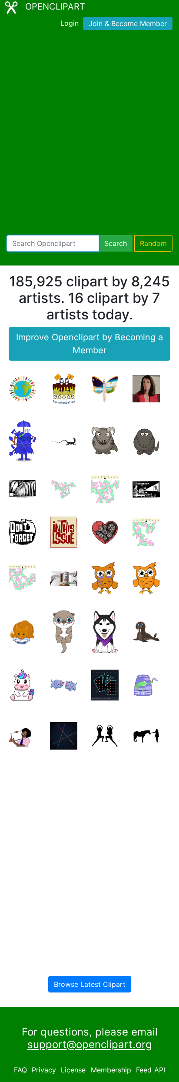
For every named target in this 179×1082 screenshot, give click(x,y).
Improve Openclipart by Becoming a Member (89, 343)
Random (153, 243)
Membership (111, 1069)
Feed (144, 1069)
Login (69, 23)
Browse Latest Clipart (90, 984)
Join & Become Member (128, 23)
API (159, 1069)
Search (115, 243)
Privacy (44, 1069)
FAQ (20, 1069)
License (73, 1069)
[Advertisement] (89, 134)
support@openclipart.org (89, 1044)
